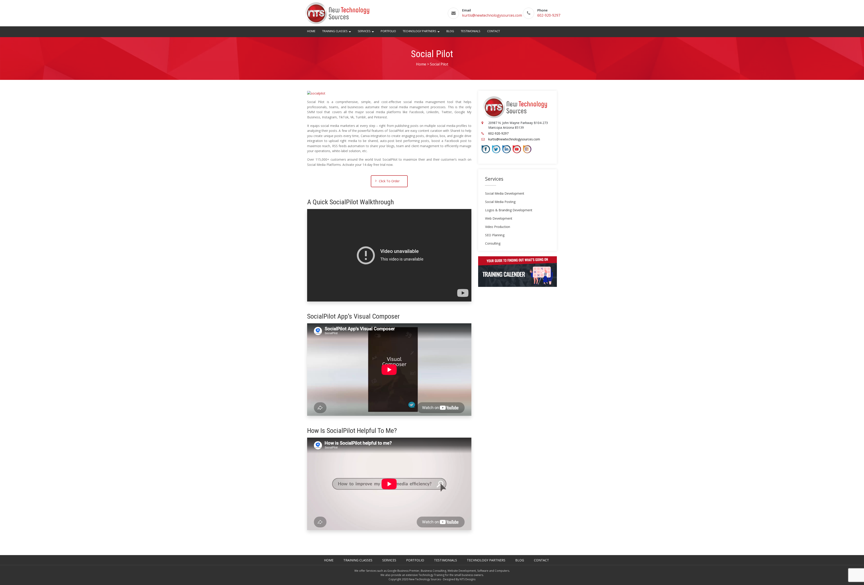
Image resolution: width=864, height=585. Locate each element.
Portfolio (388, 31)
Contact (493, 31)
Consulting (492, 243)
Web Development (498, 218)
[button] (350, 32)
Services (364, 31)
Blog (450, 31)
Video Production (497, 227)
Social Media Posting (500, 202)
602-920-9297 (548, 15)
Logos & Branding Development (508, 210)
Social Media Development (504, 193)
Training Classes (335, 31)
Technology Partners (419, 31)
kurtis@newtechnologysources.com (492, 15)
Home (311, 31)
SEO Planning (494, 235)
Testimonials (470, 31)
